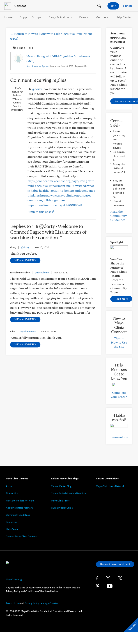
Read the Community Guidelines (118, 216)
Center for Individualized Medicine (69, 493)
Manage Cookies (49, 603)
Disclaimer (11, 522)
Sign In (127, 5)
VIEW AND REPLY (25, 260)
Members (101, 17)
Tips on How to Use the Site (119, 342)
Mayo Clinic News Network (110, 486)
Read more (121, 298)
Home (8, 17)
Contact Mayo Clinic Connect (21, 536)
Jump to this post (39, 212)
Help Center (124, 17)
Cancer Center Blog (61, 486)
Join (113, 5)
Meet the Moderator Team (20, 500)
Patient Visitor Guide (62, 507)
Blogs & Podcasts (60, 17)
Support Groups (30, 17)
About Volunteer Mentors (19, 507)
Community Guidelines (18, 514)
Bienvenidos (119, 437)
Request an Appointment (115, 564)
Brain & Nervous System (37, 66)
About (9, 486)
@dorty (37, 89)
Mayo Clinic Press (60, 500)
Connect (20, 6)
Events (83, 17)
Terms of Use (13, 603)
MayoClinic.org (14, 579)
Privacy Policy (32, 603)
